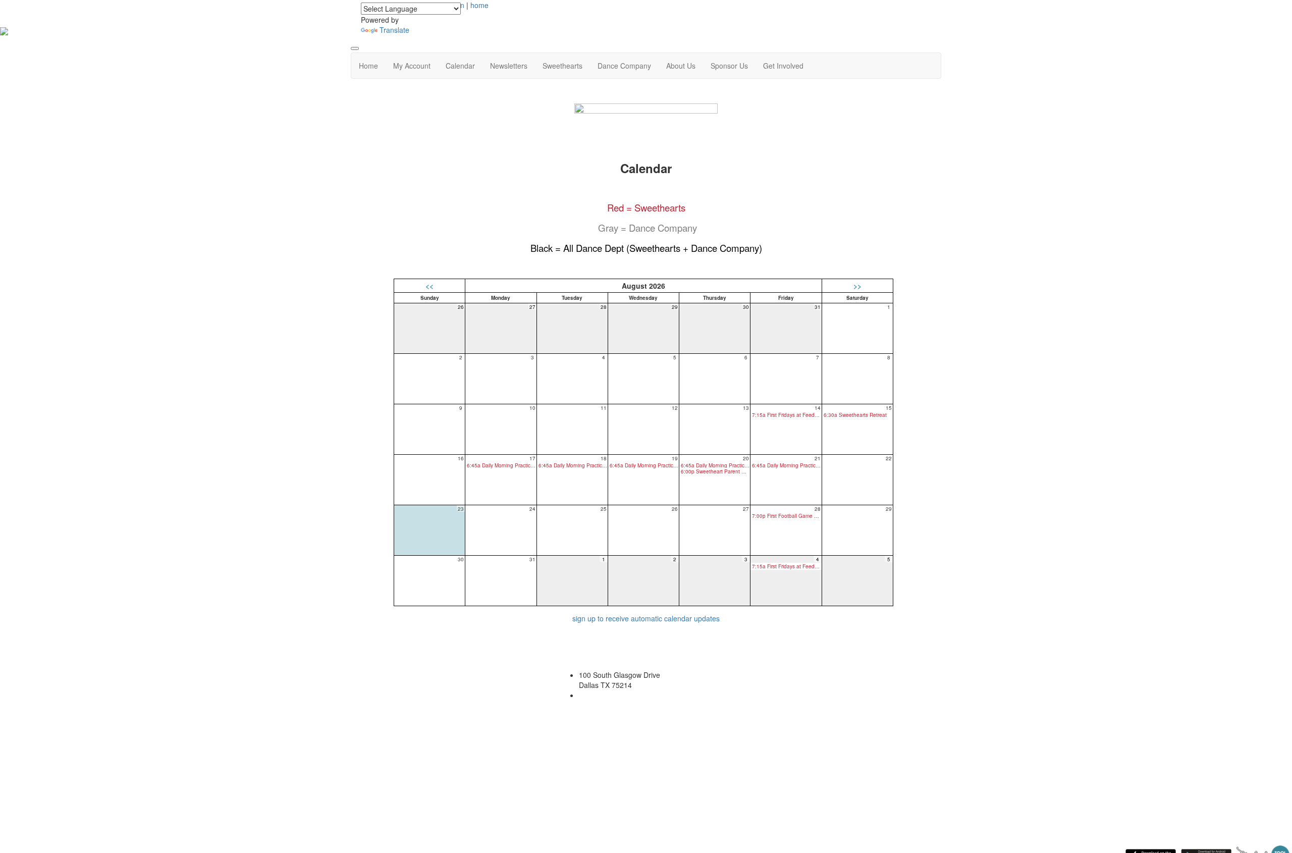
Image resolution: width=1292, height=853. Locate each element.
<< (429, 286)
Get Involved (783, 66)
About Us (680, 66)
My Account (411, 66)
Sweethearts (562, 66)
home (479, 5)
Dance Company (624, 66)
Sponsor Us (729, 66)
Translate (394, 30)
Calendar (460, 66)
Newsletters (508, 66)
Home (368, 66)
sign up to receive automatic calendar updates (646, 618)
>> (857, 286)
